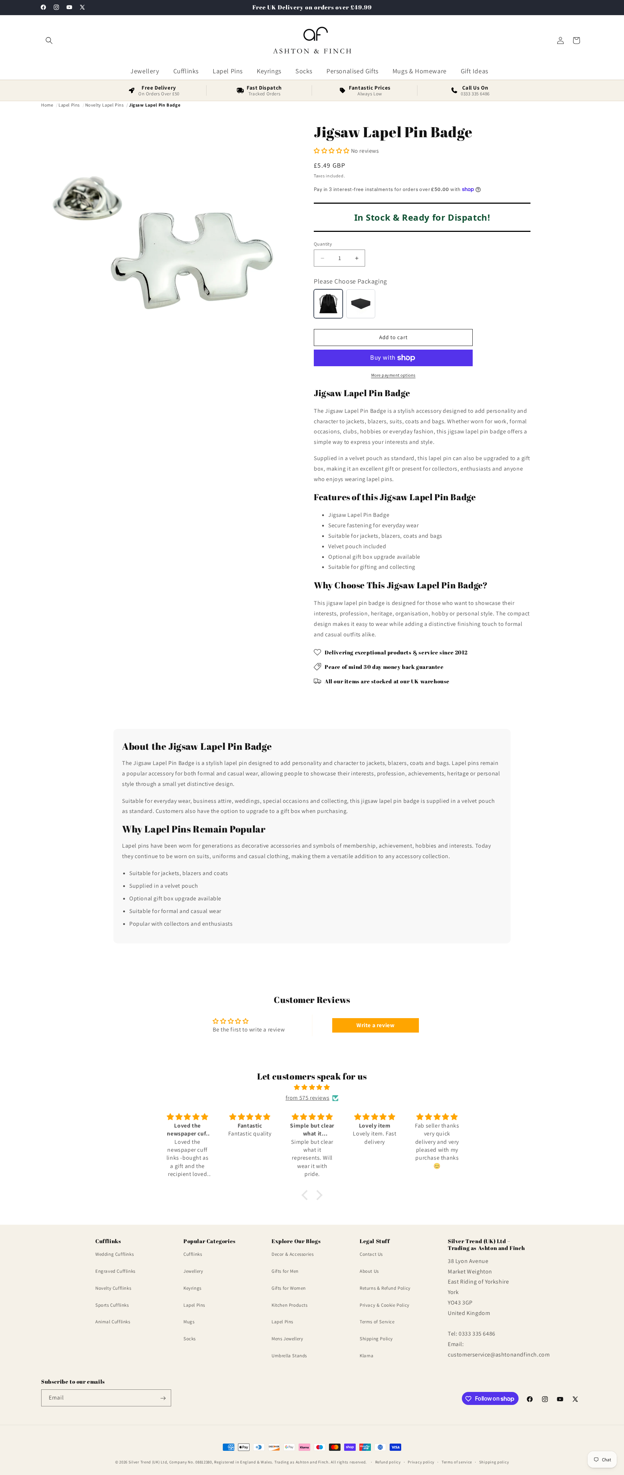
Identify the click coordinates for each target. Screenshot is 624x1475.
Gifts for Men (285, 1271)
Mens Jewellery (287, 1339)
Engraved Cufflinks (115, 1271)
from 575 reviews (308, 1098)
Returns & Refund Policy (385, 1288)
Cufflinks (192, 1254)
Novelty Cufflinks (113, 1288)
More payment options (393, 375)
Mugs (188, 1322)
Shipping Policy (376, 1339)
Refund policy (388, 1461)
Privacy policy (421, 1461)
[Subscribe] (163, 1398)
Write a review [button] (375, 1025)
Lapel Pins (194, 1305)
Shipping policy (494, 1461)
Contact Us (371, 1254)
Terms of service (457, 1461)
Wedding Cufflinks (114, 1254)
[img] (312, 1087)
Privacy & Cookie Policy (385, 1305)
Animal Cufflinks (112, 1322)
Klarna (367, 1356)
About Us (369, 1271)
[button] (49, 40)
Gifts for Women (289, 1288)
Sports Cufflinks (112, 1305)
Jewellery (193, 1271)
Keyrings (192, 1288)
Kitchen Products (290, 1305)
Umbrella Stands (289, 1356)
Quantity (323, 244)
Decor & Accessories (292, 1254)
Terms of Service (377, 1322)
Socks (189, 1339)
